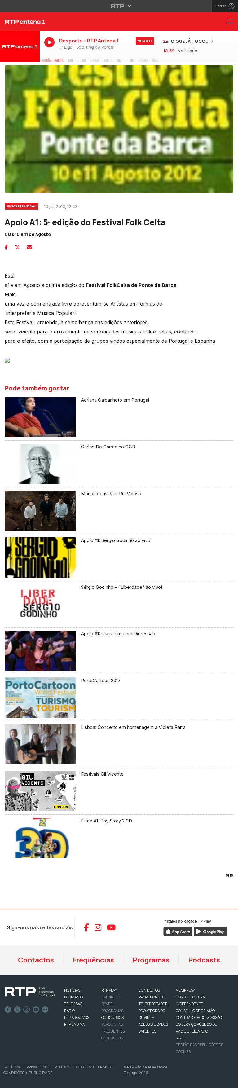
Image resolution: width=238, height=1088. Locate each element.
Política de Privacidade (27, 1067)
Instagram (26, 1009)
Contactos (36, 960)
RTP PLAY (109, 990)
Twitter (17, 1009)
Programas (151, 960)
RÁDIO (69, 1010)
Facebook (8, 1009)
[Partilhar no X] (17, 247)
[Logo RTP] (30, 992)
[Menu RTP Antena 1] (232, 21)
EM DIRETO (110, 997)
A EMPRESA (185, 990)
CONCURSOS (112, 1017)
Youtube (36, 1009)
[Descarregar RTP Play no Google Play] (210, 930)
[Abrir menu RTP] (119, 6)
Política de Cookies (73, 1067)
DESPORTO (73, 997)
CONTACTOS (149, 990)
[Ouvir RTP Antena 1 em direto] (20, 46)
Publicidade (40, 1072)
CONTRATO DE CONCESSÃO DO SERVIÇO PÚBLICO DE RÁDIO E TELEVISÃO (199, 1024)
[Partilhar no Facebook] (6, 247)
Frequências (93, 960)
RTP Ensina (74, 1024)
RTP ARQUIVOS (76, 1017)
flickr (45, 1009)
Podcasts (204, 960)
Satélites (147, 1031)
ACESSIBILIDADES (153, 1024)
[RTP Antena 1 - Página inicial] (20, 21)
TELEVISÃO (73, 1004)
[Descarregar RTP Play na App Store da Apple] (178, 930)
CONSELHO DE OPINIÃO (195, 1010)
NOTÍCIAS (72, 990)
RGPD (180, 1038)
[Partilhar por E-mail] (29, 247)
